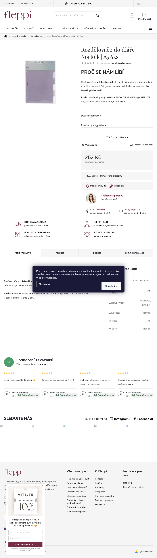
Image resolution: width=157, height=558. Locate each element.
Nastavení (44, 284)
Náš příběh (9, 3)
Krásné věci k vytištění (133, 487)
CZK (144, 3)
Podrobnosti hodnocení (121, 63)
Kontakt (99, 478)
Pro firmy (99, 487)
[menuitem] (12, 28)
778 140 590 (97, 209)
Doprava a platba (26, 3)
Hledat (98, 15)
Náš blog (127, 482)
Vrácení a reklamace (76, 491)
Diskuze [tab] (97, 253)
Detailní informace (90, 115)
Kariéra (98, 483)
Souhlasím (111, 286)
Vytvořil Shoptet (146, 551)
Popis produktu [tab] (23, 253)
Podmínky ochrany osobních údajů (75, 502)
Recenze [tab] (60, 253)
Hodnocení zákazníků (77, 487)
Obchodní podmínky (76, 496)
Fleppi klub (100, 504)
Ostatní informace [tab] (134, 253)
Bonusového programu (111, 175)
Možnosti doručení (144, 145)
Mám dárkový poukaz (77, 511)
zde (54, 277)
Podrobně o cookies (76, 507)
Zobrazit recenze (38, 364)
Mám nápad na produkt (78, 478)
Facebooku (145, 419)
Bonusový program (104, 500)
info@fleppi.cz (132, 209)
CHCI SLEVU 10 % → (25, 544)
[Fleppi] (13, 472)
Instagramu (122, 419)
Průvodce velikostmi (104, 496)
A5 (149, 290)
